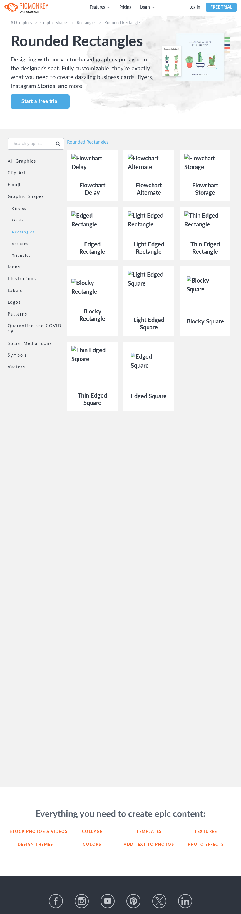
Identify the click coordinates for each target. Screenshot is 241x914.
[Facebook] (56, 901)
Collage (92, 832)
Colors (92, 845)
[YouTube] (108, 901)
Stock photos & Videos (35, 832)
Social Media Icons (30, 344)
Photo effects (206, 845)
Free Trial (221, 7)
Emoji (14, 185)
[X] (159, 901)
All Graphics (21, 23)
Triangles (21, 255)
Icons (14, 267)
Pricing (125, 7)
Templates (149, 832)
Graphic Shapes (54, 23)
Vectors (16, 367)
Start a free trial (40, 101)
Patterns (17, 314)
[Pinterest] (133, 901)
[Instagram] (82, 901)
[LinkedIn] (185, 901)
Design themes (35, 845)
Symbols (17, 355)
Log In (194, 7)
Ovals (18, 220)
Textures (206, 832)
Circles (19, 208)
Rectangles (86, 23)
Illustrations (22, 279)
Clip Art (17, 173)
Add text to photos (149, 845)
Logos (14, 303)
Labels (15, 291)
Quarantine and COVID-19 (36, 329)
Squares (20, 244)
